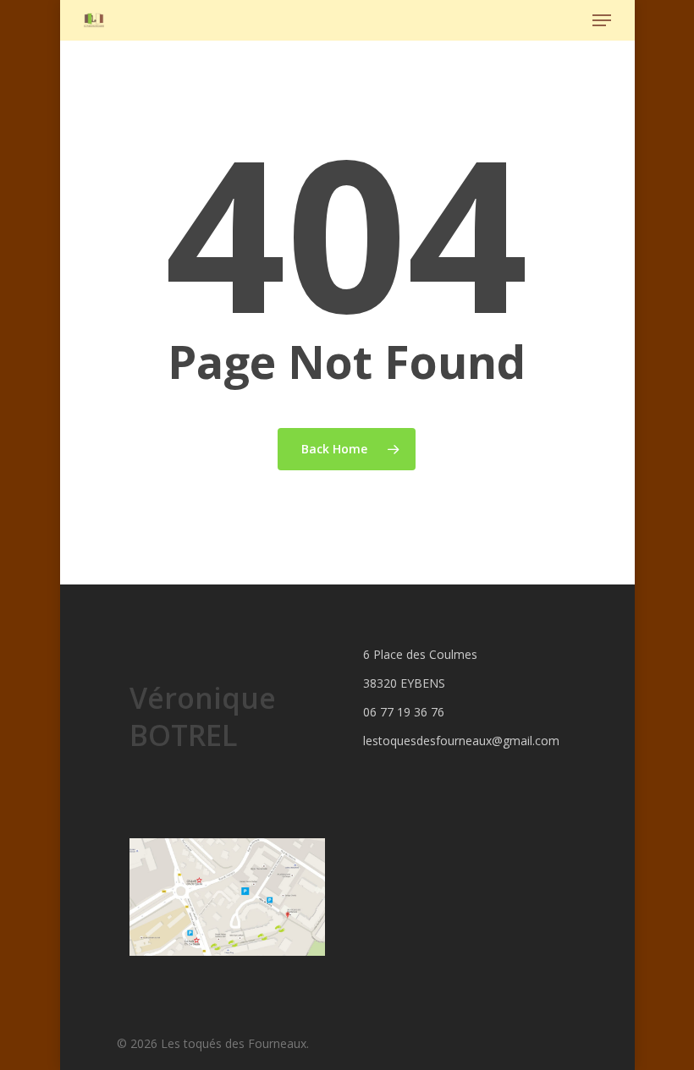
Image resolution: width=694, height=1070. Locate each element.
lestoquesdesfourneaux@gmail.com (461, 741)
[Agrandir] (303, 860)
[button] (601, 20)
